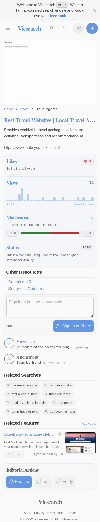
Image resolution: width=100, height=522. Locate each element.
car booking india (62, 411)
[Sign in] (79, 28)
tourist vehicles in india (29, 403)
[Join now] (65, 28)
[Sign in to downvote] (19, 454)
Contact (71, 513)
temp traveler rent (25, 411)
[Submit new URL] (92, 28)
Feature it (48, 255)
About (28, 513)
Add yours (89, 423)
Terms (50, 513)
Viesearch (29, 28)
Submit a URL (21, 282)
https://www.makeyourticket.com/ (32, 147)
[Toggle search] (52, 28)
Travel (24, 109)
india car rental (60, 394)
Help (60, 513)
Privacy (39, 513)
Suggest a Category (26, 289)
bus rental (65, 403)
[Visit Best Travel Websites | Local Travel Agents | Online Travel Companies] (50, 72)
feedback (58, 16)
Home (9, 109)
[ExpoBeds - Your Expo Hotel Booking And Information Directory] (80, 443)
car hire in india (60, 385)
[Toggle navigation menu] (8, 28)
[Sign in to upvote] (9, 454)
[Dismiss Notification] (94, 10)
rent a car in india (24, 394)
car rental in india (24, 385)
